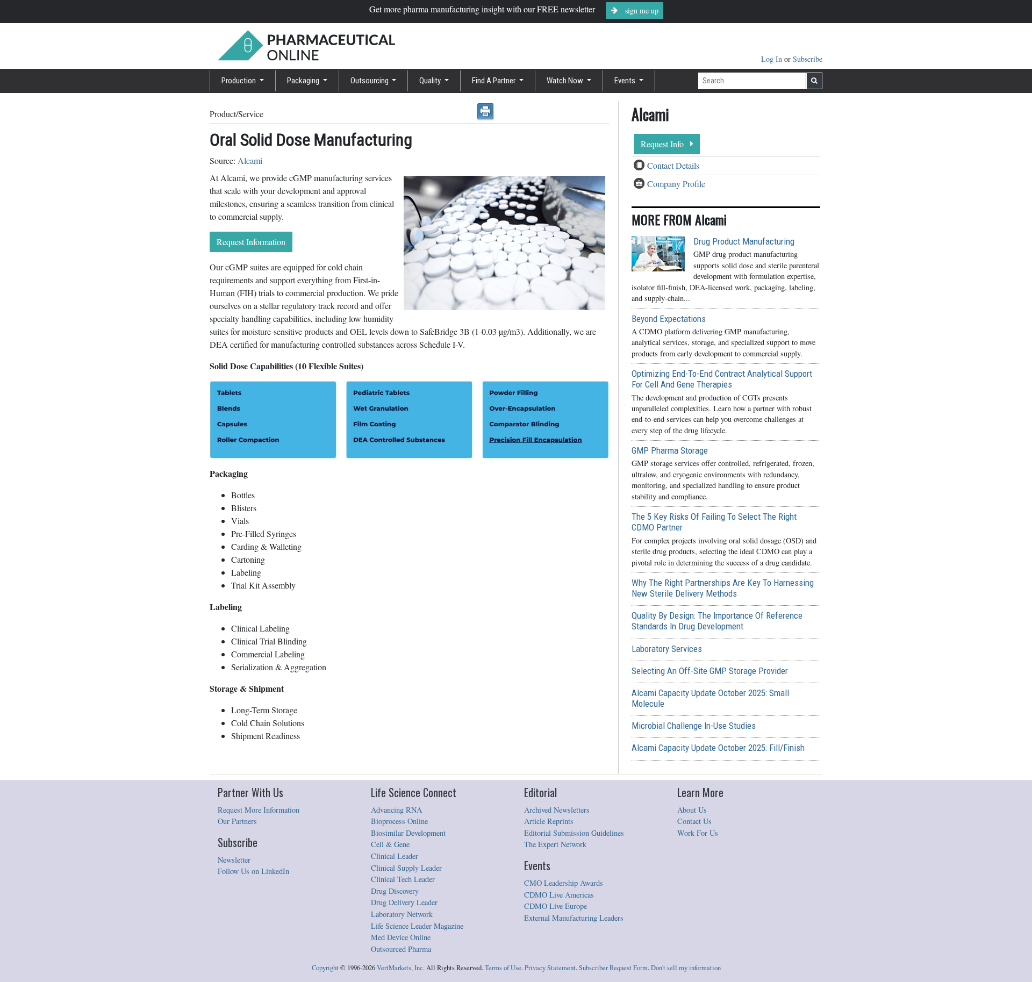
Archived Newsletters (557, 810)
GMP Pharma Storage (670, 450)
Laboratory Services (667, 648)
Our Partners (237, 821)
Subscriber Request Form (613, 967)
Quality (430, 80)
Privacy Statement (550, 967)
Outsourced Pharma (401, 949)
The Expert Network (555, 844)
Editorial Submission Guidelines (574, 833)
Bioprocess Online (399, 821)
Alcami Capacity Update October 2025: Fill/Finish (718, 747)
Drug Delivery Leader (404, 902)
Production (239, 80)
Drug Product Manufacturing (743, 241)
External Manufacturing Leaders (574, 918)
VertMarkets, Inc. (401, 967)
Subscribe (807, 59)
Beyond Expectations (669, 318)
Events (625, 80)
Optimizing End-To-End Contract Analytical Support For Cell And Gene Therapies (722, 379)
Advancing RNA (396, 810)
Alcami (250, 160)
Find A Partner (494, 80)
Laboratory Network (402, 914)
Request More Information (258, 810)
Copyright (325, 967)
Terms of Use (503, 967)
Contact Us (694, 821)
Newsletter (234, 860)
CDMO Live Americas (559, 895)
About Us (692, 810)
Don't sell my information (686, 967)
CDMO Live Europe (555, 906)
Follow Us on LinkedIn (253, 871)
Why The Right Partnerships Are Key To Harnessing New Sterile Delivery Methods (723, 588)
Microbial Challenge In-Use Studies (694, 725)
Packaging (304, 80)
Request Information (251, 241)
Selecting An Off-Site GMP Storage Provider (710, 670)
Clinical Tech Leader (403, 879)
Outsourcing (370, 80)
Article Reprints (549, 821)
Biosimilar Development (408, 833)
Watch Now (566, 80)
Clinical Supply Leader (406, 868)
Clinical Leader (394, 856)
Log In (772, 59)
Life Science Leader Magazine (417, 926)
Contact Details (673, 165)
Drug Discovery (395, 891)
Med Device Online (401, 937)
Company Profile (676, 183)
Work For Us (697, 833)
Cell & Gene (390, 844)
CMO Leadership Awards (563, 883)
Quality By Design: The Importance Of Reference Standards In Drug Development (717, 621)
